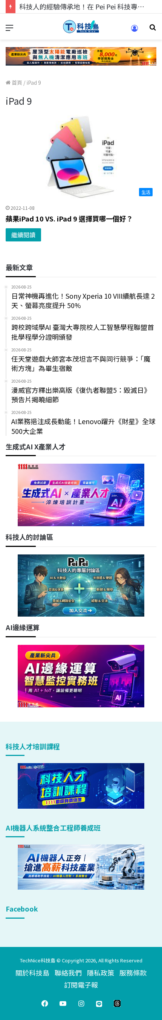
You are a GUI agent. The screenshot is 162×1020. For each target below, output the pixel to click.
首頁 (16, 82)
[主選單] (9, 29)
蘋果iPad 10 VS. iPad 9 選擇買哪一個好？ (69, 218)
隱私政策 (100, 972)
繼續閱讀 (23, 234)
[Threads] (117, 1003)
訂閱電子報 (81, 984)
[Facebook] (45, 1003)
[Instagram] (81, 1003)
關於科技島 (32, 972)
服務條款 (133, 972)
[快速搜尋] (152, 29)
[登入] (134, 30)
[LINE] (99, 1003)
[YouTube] (63, 1003)
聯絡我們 (68, 972)
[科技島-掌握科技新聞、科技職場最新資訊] (81, 26)
